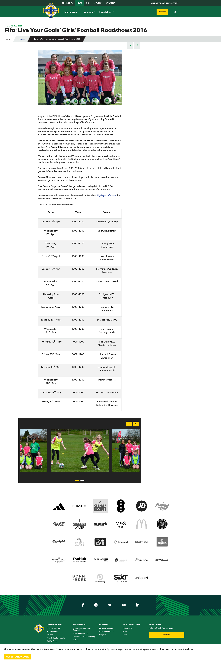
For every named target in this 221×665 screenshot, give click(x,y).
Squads (50, 634)
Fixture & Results (106, 628)
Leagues (102, 634)
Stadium (98, 3)
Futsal (75, 640)
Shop (88, 3)
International (71, 11)
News (79, 3)
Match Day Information (56, 638)
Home (7, 39)
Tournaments (52, 631)
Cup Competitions (106, 631)
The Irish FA (67, 3)
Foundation (105, 11)
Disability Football (80, 633)
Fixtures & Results (54, 628)
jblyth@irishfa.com (106, 195)
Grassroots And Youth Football (82, 629)
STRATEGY (110, 3)
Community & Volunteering (84, 636)
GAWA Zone (52, 641)
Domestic (88, 11)
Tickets (166, 635)
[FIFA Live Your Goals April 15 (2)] (80, 450)
